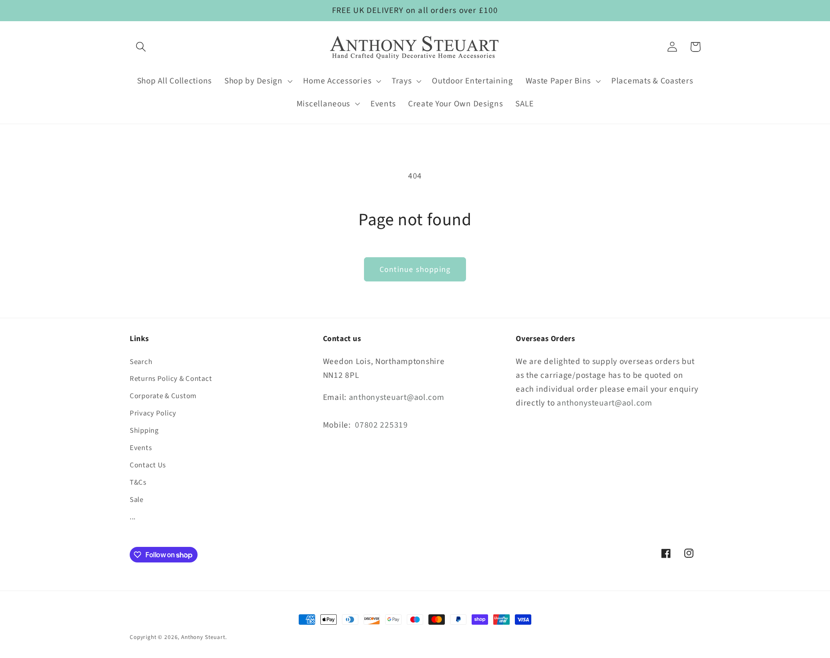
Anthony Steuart (203, 637)
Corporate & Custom (163, 396)
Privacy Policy (153, 414)
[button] (141, 46)
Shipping (144, 431)
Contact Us (148, 465)
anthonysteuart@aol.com (396, 397)
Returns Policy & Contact (171, 379)
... (133, 517)
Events (141, 448)
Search (141, 362)
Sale (137, 500)
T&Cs (138, 482)
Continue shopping (415, 269)
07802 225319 (381, 425)
